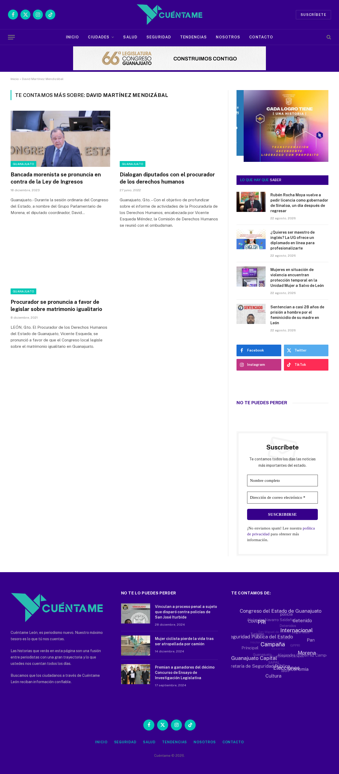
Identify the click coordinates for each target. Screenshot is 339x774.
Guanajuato (23, 164)
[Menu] (11, 37)
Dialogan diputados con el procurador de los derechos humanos (167, 178)
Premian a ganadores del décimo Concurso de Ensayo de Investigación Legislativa (185, 672)
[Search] (328, 37)
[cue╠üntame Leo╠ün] (282, 160)
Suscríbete (313, 15)
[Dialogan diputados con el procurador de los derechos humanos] (169, 139)
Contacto (261, 37)
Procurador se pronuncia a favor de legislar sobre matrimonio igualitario (56, 305)
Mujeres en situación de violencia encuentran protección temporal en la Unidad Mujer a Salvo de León (297, 278)
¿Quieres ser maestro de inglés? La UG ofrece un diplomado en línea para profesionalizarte (292, 240)
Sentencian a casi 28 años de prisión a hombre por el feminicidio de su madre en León (297, 315)
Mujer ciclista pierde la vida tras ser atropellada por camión (184, 641)
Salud (130, 37)
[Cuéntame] (169, 14)
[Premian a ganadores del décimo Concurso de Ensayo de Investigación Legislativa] (135, 674)
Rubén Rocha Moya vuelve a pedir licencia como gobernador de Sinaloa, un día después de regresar (299, 203)
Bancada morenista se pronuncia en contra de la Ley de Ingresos (56, 178)
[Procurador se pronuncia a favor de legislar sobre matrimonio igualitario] (60, 266)
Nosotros (228, 37)
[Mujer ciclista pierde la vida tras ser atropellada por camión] (135, 645)
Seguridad (158, 37)
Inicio (72, 37)
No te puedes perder (262, 402)
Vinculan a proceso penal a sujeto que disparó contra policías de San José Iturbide (186, 611)
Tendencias (193, 37)
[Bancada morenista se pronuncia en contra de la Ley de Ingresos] (60, 139)
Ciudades (98, 37)
